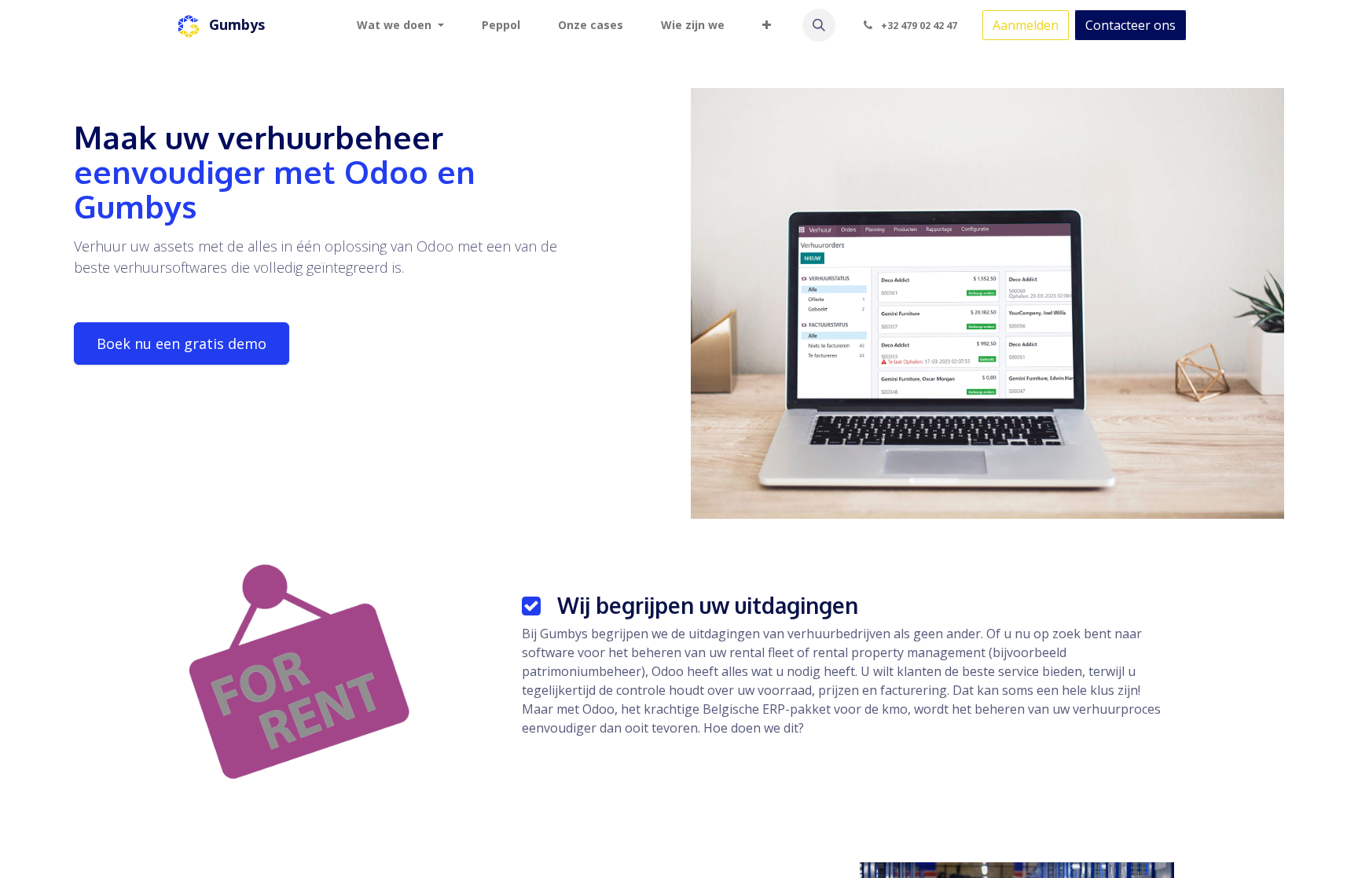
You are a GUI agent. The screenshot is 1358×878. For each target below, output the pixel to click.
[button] (818, 25)
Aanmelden (1026, 25)
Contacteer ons (1130, 25)
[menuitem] (400, 24)
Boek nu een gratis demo (181, 343)
